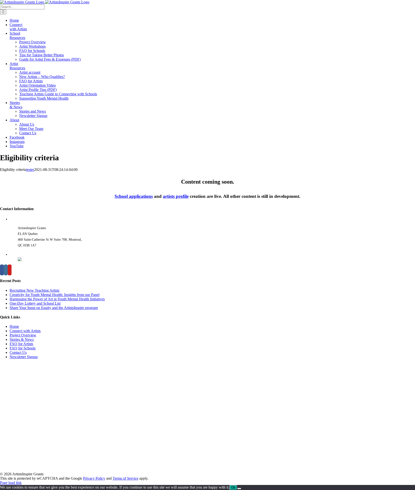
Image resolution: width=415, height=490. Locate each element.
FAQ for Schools (23, 348)
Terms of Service (125, 478)
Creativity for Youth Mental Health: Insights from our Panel (54, 295)
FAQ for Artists (21, 344)
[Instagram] (6, 269)
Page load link (11, 483)
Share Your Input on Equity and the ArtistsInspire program (54, 308)
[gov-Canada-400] (48, 467)
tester (30, 170)
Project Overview (23, 335)
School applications (134, 196)
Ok (233, 487)
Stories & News (22, 339)
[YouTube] (10, 269)
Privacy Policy (94, 478)
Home (14, 326)
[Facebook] (2, 269)
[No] (239, 488)
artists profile (176, 196)
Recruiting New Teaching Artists (34, 290)
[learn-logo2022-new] (24, 454)
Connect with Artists (25, 331)
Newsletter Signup (24, 357)
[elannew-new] (24, 406)
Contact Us (18, 352)
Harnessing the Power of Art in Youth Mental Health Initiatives (57, 299)
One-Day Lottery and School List (35, 303)
